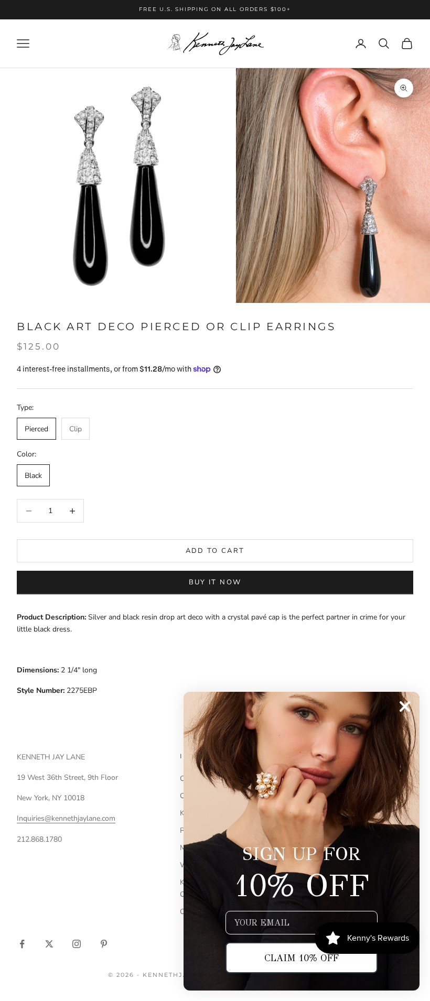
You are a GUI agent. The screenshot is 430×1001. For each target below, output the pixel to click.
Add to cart (215, 551)
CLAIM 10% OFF (301, 958)
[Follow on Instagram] (76, 944)
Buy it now (215, 582)
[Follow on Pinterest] (104, 944)
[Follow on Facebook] (22, 944)
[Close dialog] (404, 706)
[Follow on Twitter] (49, 944)
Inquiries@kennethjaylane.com (66, 818)
